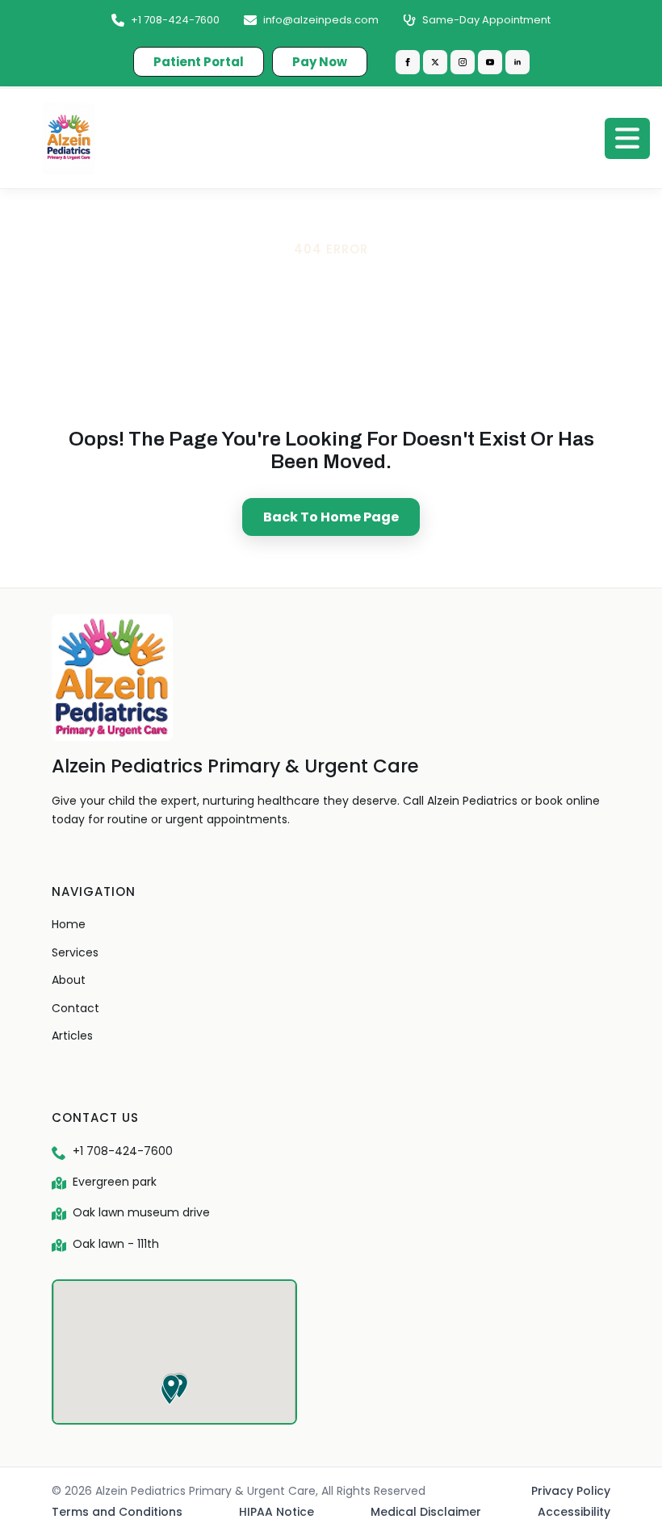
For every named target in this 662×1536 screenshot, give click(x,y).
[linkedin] (517, 62)
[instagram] (462, 62)
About (69, 980)
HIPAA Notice (276, 1512)
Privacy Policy (570, 1491)
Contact (75, 1008)
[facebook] (408, 62)
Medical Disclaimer (426, 1512)
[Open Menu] (627, 138)
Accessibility (574, 1512)
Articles (72, 1035)
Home (69, 924)
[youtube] (490, 62)
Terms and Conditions (117, 1512)
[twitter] (435, 62)
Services (75, 952)
